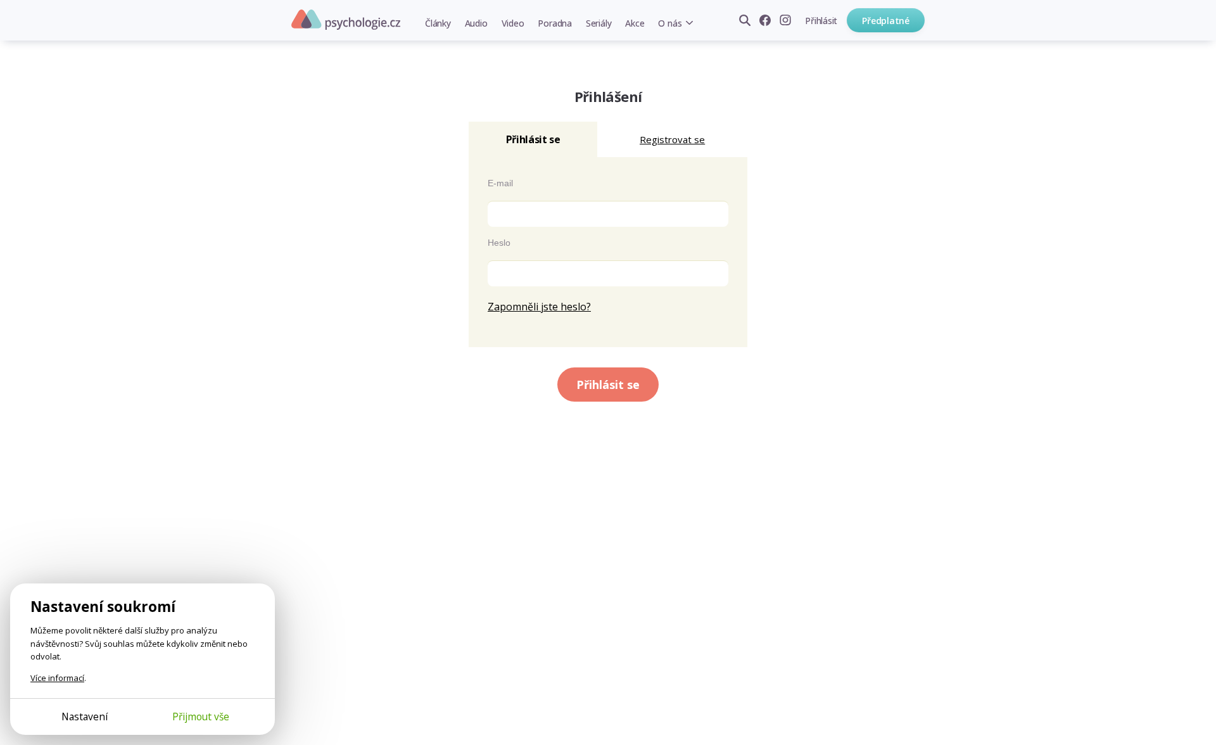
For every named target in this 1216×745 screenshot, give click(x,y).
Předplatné (885, 21)
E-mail (500, 183)
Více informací (57, 678)
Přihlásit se (608, 384)
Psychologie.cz (345, 19)
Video (513, 23)
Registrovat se (672, 139)
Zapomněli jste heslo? (539, 307)
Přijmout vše (200, 716)
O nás (669, 23)
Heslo (499, 243)
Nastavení (84, 716)
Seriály (598, 23)
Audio (476, 23)
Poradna (554, 23)
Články (438, 23)
